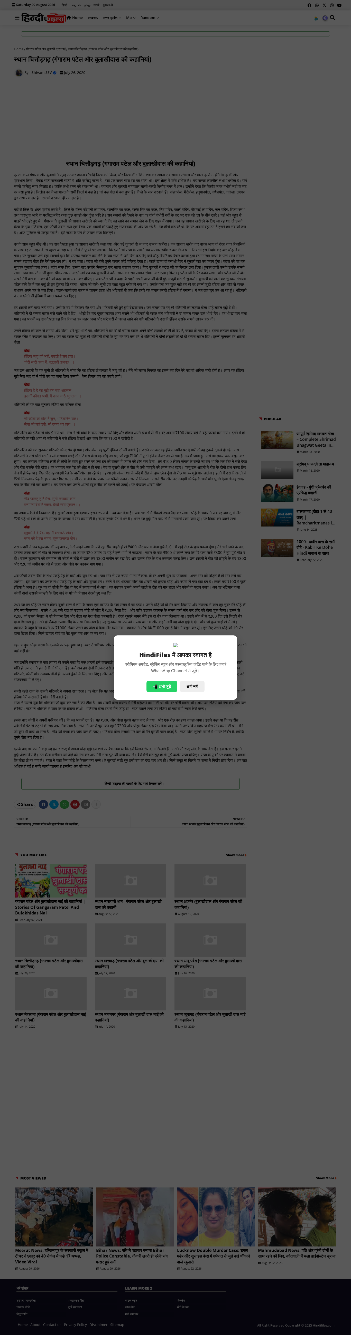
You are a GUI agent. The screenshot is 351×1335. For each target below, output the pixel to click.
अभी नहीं (192, 686)
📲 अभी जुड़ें (162, 686)
